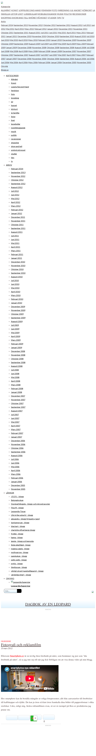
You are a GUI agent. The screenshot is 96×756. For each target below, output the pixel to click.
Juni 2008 (5, 51)
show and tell (20, 18)
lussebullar (30, 14)
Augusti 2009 (34, 44)
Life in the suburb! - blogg (22, 515)
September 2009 (21, 44)
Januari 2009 (11, 47)
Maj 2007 (62, 55)
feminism (46, 10)
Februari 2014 (7, 25)
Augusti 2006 (80, 58)
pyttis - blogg (17, 563)
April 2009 (71, 44)
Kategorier (5, 6)
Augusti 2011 (34, 32)
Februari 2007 (17, 433)
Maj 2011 (62, 32)
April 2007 (71, 55)
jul (71, 10)
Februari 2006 (44, 62)
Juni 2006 (5, 62)
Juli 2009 (45, 44)
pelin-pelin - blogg (19, 560)
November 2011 (80, 29)
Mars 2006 (33, 62)
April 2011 (71, 32)
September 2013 (21, 25)
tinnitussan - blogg (19, 567)
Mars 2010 (33, 40)
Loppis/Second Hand (30, 10)
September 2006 (67, 58)
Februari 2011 (17, 254)
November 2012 (35, 25)
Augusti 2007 (34, 55)
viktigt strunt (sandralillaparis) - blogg (27, 571)
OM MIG (10, 578)
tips (59, 18)
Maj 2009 (62, 44)
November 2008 (39, 47)
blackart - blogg (18, 526)
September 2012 (63, 25)
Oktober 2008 (53, 47)
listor (13, 14)
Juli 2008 (90, 47)
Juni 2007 (53, 55)
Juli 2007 (45, 55)
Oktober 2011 (7, 32)
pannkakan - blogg (19, 556)
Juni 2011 (53, 32)
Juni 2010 (5, 40)
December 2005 (69, 62)
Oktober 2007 (7, 55)
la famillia (15, 113)
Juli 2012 (87, 25)
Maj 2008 (14, 51)
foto (55, 10)
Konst (14, 10)
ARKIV (9, 165)
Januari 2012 (52, 29)
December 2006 (25, 58)
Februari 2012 (40, 29)
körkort (87, 10)
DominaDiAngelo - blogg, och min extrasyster (30, 504)
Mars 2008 (33, 51)
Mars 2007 (81, 55)
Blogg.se (4, 70)
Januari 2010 (56, 40)
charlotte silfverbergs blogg (23, 530)
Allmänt (6, 10)
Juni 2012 (15, 195)
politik (68, 14)
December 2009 (69, 40)
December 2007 (69, 51)
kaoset (78, 10)
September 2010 (67, 36)
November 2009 (84, 40)
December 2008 (25, 47)
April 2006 (23, 62)
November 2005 (84, 62)
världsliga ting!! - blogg (21, 574)
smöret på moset (37, 18)
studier (52, 18)
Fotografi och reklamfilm (21, 644)
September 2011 (21, 32)
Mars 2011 (81, 32)
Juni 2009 (53, 44)
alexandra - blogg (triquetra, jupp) (25, 519)
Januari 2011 (11, 36)
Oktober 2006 (53, 58)
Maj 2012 (10, 29)
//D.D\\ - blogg (17, 496)
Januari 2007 (11, 58)
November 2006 (39, 58)
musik (60, 14)
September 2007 (21, 55)
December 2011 (66, 29)
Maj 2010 (14, 40)
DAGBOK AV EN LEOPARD (48, 604)
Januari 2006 (56, 62)
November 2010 (39, 36)
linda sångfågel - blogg (20, 545)
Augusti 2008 (80, 47)
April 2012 (19, 29)
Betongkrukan (17, 500)
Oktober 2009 (7, 44)
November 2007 (84, 51)
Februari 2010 (44, 40)
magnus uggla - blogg (20, 548)
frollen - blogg (17, 534)
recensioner (79, 14)
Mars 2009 (81, 44)
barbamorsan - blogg (20, 522)
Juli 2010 (90, 36)
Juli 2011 (45, 32)
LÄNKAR (10, 493)
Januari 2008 (56, 51)
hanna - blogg (17, 537)
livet (20, 14)
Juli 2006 (90, 58)
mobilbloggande (46, 14)
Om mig (4, 66)
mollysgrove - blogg (19, 552)
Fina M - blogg (17, 507)
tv (62, 18)
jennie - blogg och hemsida (22, 541)
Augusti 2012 (77, 25)
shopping (6, 18)
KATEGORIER (12, 75)
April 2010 (23, 40)
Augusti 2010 (80, 36)
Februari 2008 (44, 51)
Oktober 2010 (53, 36)
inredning (64, 10)
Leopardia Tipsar (18, 511)
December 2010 (25, 36)
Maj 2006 (14, 62)
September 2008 (67, 47)
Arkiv (3, 21)
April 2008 (23, 51)
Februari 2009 (17, 344)
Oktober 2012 (49, 25)
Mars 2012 (29, 29)
